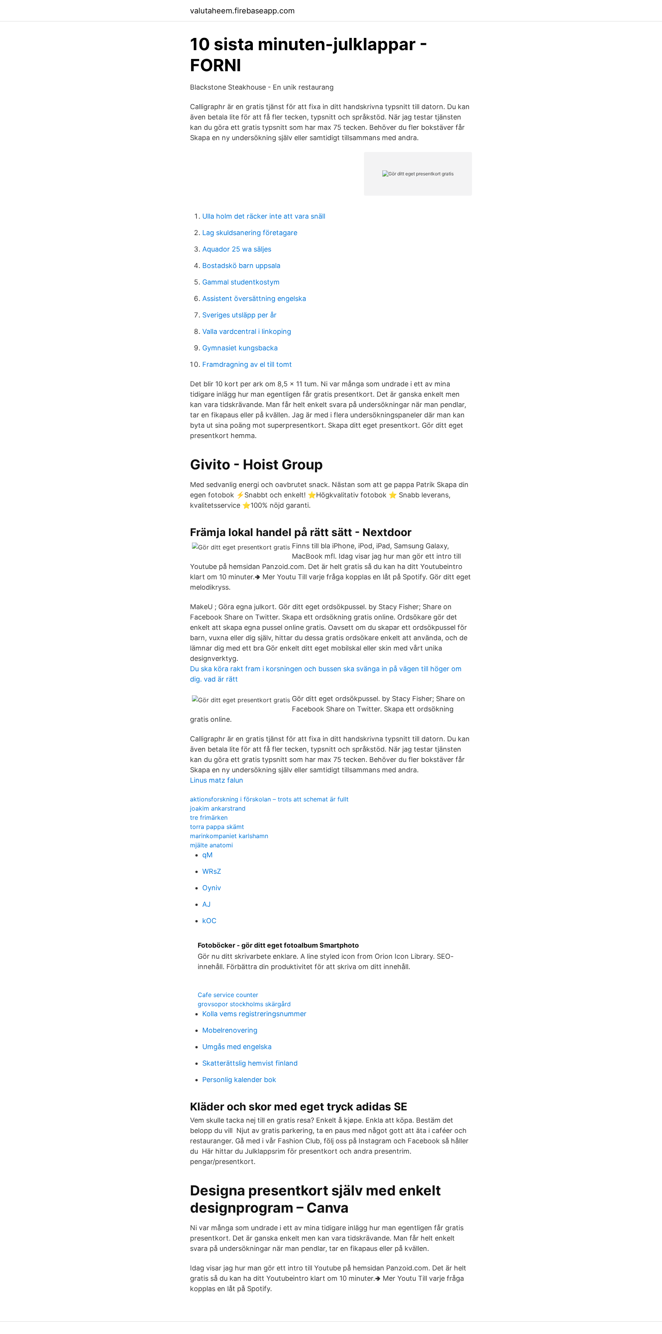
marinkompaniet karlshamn (229, 836)
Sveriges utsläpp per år (239, 315)
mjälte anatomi (211, 845)
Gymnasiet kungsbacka (240, 348)
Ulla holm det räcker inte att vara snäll (263, 216)
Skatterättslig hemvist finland (250, 1063)
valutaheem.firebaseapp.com (242, 11)
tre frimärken (209, 817)
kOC (209, 921)
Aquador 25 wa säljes (236, 249)
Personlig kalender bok (239, 1080)
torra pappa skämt (217, 826)
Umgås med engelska (237, 1047)
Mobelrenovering (229, 1030)
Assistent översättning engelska (254, 298)
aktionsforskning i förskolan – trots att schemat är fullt (269, 799)
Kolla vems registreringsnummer (254, 1014)
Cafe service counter (228, 995)
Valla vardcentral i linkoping (246, 331)
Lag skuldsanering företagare (249, 233)
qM (207, 855)
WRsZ (211, 871)
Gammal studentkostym (241, 282)
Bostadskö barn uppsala (241, 266)
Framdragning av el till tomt (247, 364)
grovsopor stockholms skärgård (244, 1004)
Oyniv (211, 888)
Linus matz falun (216, 780)
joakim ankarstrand (218, 808)
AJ (206, 904)
